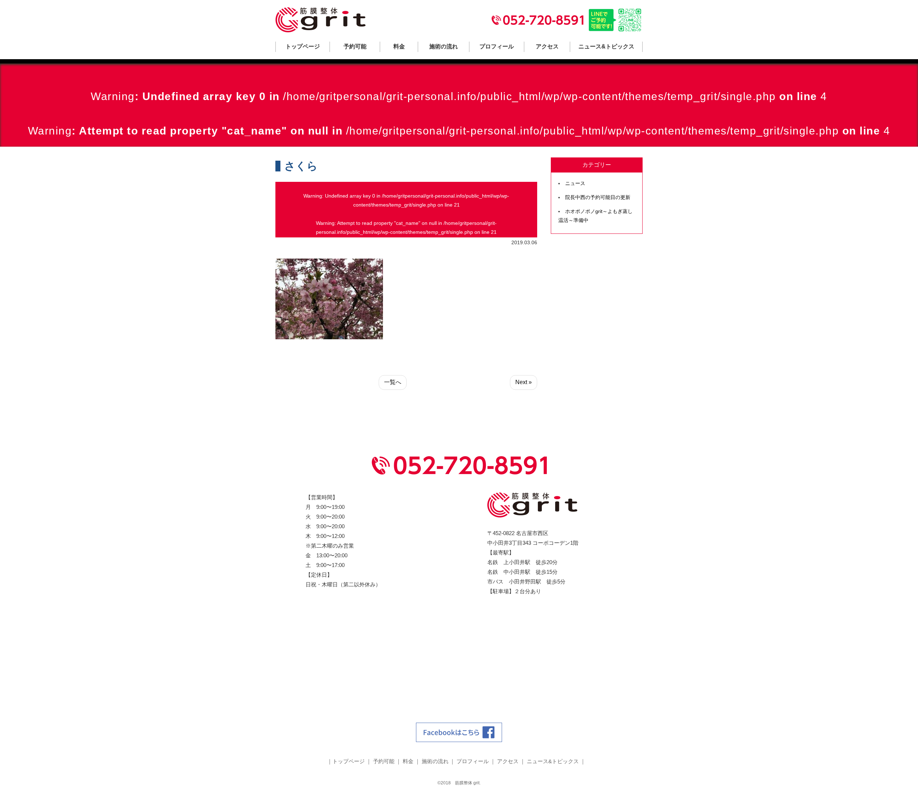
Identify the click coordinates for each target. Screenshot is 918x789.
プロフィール (496, 46)
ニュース (575, 183)
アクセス (547, 46)
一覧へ (392, 382)
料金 (399, 46)
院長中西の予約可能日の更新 (597, 197)
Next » (523, 382)
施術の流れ (443, 46)
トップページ (302, 46)
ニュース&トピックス (606, 46)
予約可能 (355, 46)
